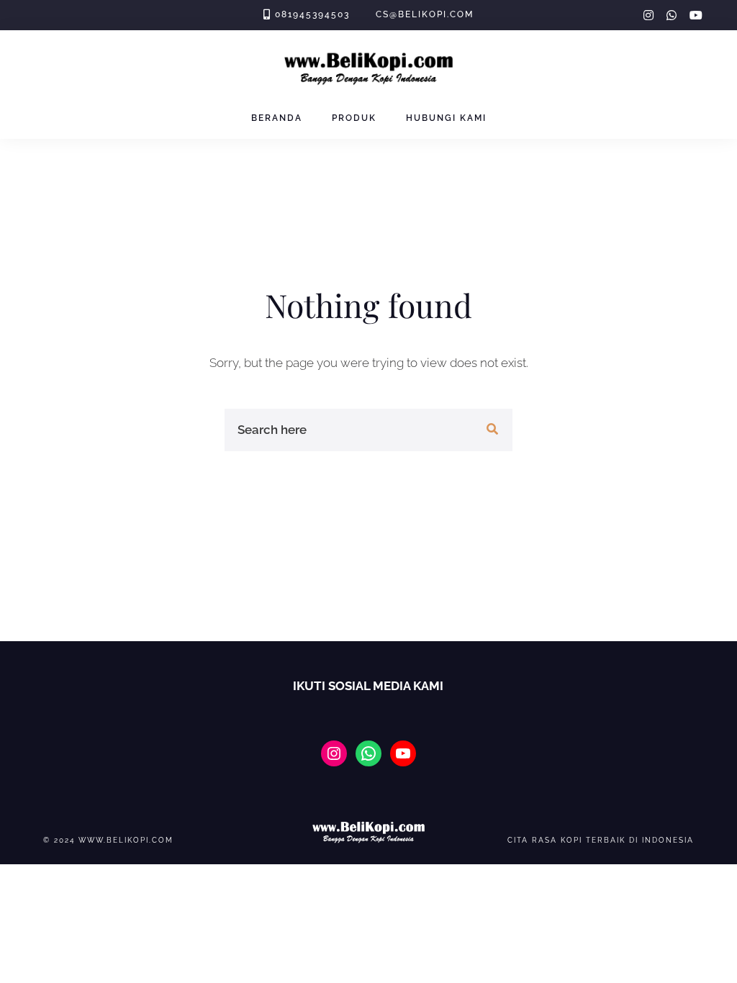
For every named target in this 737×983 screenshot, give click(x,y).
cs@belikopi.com (425, 14)
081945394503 (312, 14)
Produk (354, 118)
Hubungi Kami (446, 118)
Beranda (276, 118)
